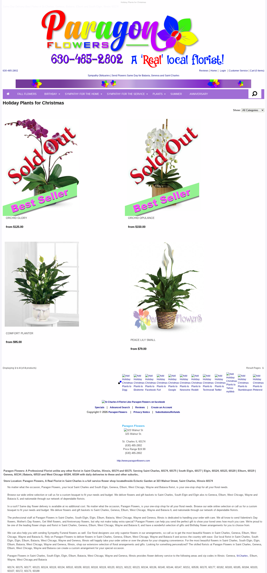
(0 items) (257, 70)
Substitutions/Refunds (167, 412)
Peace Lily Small (143, 339)
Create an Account (161, 407)
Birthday (50, 94)
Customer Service (238, 70)
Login (223, 70)
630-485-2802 (10, 70)
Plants (158, 94)
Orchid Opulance (141, 217)
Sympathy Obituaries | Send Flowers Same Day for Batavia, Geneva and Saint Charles (133, 75)
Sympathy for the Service (126, 94)
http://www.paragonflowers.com (133, 460)
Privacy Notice (142, 412)
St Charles (242, 555)
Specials (99, 407)
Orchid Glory (16, 217)
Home (214, 70)
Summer (176, 94)
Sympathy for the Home (82, 94)
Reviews (203, 70)
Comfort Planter (19, 333)
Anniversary (199, 94)
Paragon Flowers (117, 412)
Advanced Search (120, 407)
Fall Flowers (27, 94)
